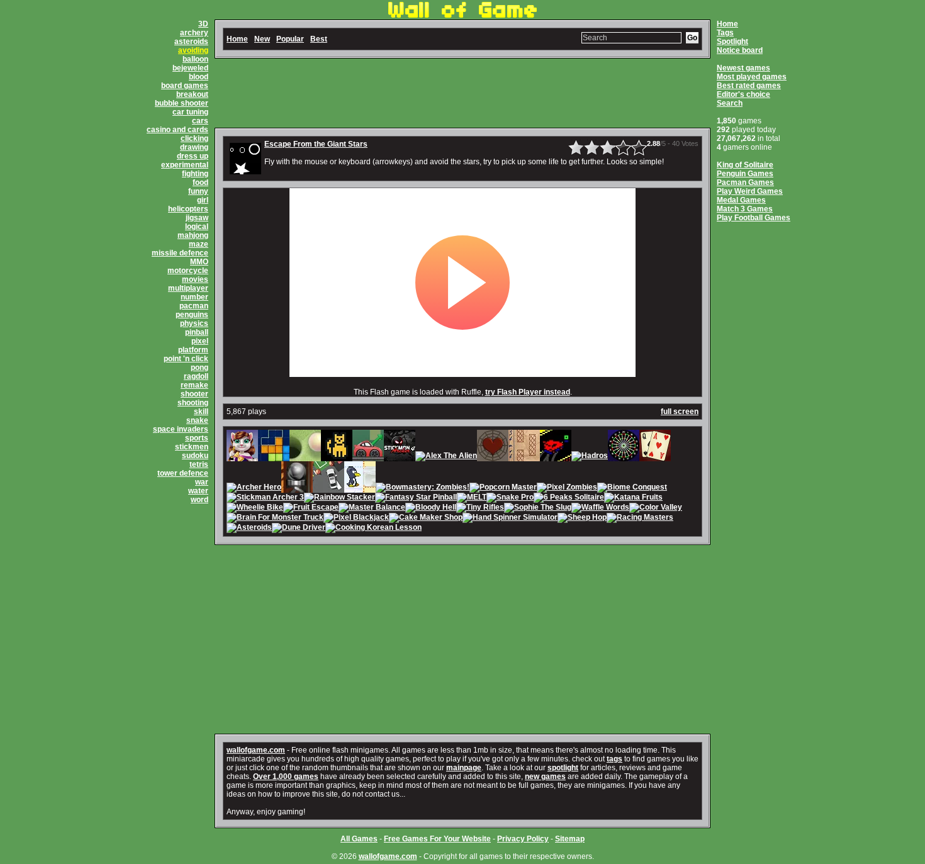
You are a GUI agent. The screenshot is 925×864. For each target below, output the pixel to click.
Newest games (743, 68)
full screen (679, 411)
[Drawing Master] (524, 456)
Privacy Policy (523, 838)
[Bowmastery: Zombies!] (422, 488)
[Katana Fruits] (633, 498)
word (199, 499)
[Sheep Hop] (582, 518)
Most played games (752, 76)
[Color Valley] (655, 508)
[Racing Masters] (640, 518)
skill (201, 411)
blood (198, 76)
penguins (192, 314)
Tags (725, 32)
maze (198, 244)
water (198, 490)
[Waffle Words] (600, 508)
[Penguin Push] (360, 488)
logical (196, 226)
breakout (192, 94)
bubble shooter (181, 103)
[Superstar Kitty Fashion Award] (242, 456)
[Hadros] (589, 456)
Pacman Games (745, 182)
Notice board (740, 50)
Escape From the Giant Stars (315, 144)
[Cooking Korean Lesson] (373, 528)
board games (184, 85)
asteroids (191, 41)
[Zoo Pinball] (297, 488)
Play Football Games (753, 217)
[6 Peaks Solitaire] (569, 498)
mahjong (192, 235)
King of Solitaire (745, 164)
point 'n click (186, 358)
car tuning (190, 112)
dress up (192, 156)
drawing (194, 147)
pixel (199, 341)
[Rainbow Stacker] (339, 498)
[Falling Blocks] (273, 456)
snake (197, 420)
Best (318, 39)
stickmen (191, 446)
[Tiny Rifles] (480, 508)
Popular (290, 39)
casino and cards (177, 129)
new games (545, 776)
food (200, 182)
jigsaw (197, 217)
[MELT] (471, 498)
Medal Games (741, 200)
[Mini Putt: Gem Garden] (305, 456)
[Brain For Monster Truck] (275, 518)
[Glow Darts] (623, 456)
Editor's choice (743, 94)
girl (202, 200)
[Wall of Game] (462, 15)
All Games (359, 838)
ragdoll (196, 376)
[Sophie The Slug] (537, 508)
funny (198, 191)
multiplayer (188, 288)
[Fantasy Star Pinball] (416, 498)
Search (730, 103)
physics (194, 323)
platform (193, 349)
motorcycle (187, 270)
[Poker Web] (492, 456)
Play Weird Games (750, 191)
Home (727, 24)
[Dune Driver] (298, 528)
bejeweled (190, 68)
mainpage (463, 767)
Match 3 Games (745, 209)
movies (195, 279)
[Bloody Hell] (430, 508)
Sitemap (570, 838)
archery (194, 32)
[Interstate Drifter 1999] (555, 456)
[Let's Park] (328, 488)
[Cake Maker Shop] (425, 518)
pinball (196, 332)
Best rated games (749, 85)
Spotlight (732, 41)
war (201, 482)
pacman (193, 305)
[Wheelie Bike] (255, 508)
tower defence (182, 473)
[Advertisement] (462, 93)
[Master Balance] (372, 508)
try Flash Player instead (527, 392)
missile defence (180, 253)
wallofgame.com (256, 750)
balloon (195, 59)
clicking (194, 138)
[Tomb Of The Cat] (336, 456)
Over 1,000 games (285, 776)
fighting (195, 173)
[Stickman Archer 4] (399, 456)
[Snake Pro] (510, 498)
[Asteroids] (249, 528)
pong (199, 367)
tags (614, 759)
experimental (184, 164)
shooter (194, 394)
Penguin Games (745, 173)
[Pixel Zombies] (567, 488)
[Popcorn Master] (503, 488)
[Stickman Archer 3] (265, 498)
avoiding (193, 50)
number (194, 297)
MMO (199, 261)
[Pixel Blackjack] (356, 518)
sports (196, 438)
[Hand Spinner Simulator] (510, 518)
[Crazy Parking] (368, 456)
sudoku (195, 455)
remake (194, 385)
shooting (192, 402)
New (262, 39)
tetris (198, 464)
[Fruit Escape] (311, 508)
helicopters (188, 209)
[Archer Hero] (254, 488)
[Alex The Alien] (446, 456)
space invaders (180, 429)
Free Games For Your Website (437, 838)
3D (203, 24)
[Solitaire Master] (655, 456)
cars (200, 120)
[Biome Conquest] (632, 488)
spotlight (562, 767)
